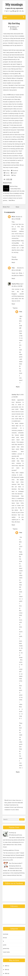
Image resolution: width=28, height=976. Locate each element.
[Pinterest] (17, 11)
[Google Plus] (9, 11)
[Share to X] (10, 179)
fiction (5, 937)
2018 (6, 973)
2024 (6, 965)
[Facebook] (5, 11)
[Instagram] (13, 11)
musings (5, 934)
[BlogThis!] (8, 179)
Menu (5, 17)
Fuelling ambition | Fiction (11, 850)
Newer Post (6, 207)
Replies (15, 308)
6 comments (14, 29)
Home (17, 207)
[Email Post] (4, 179)
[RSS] (21, 11)
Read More (12, 200)
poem (4, 945)
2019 (6, 969)
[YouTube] (15, 11)
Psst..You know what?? (15, 863)
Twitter (7, 173)
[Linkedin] (11, 11)
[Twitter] (7, 11)
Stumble (7, 175)
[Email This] (7, 179)
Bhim (13, 216)
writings (14, 28)
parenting (6, 948)
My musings (14, 4)
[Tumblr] (19, 11)
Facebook (15, 170)
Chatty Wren (16, 284)
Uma (13, 268)
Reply (13, 262)
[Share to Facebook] (11, 179)
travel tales (6, 952)
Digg (14, 175)
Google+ (14, 173)
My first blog (14, 23)
